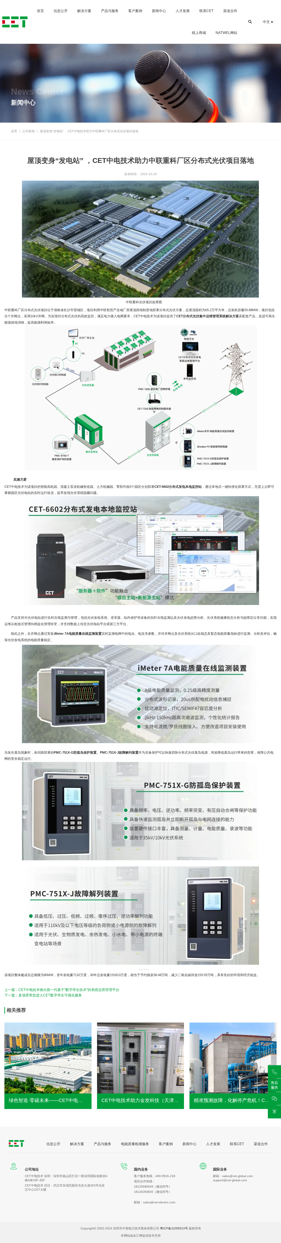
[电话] (274, 1072)
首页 (14, 131)
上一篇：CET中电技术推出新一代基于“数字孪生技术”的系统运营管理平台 (61, 990)
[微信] (274, 1098)
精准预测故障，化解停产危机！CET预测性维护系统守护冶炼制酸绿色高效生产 (233, 1100)
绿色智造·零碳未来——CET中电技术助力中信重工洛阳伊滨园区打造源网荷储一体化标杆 (48, 1100)
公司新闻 (28, 131)
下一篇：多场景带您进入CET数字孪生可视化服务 (43, 995)
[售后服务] (274, 1085)
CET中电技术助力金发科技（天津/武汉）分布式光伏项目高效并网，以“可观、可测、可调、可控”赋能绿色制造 (140, 1100)
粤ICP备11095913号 (174, 1228)
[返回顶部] (274, 1112)
